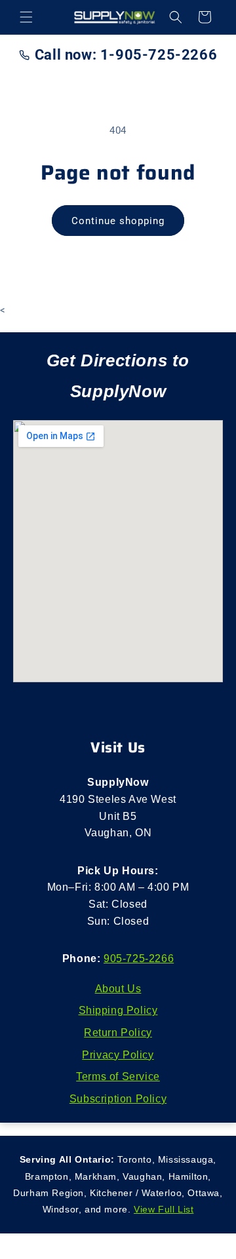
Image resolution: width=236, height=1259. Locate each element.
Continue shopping (118, 221)
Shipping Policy (118, 1010)
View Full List (163, 1209)
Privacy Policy (117, 1054)
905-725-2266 (139, 958)
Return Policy (118, 1032)
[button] (26, 17)
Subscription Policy (118, 1098)
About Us (118, 988)
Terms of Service (118, 1076)
